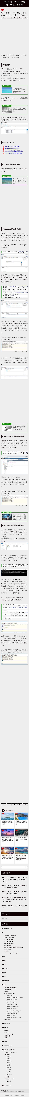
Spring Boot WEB (10, 993)
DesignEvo (9, 1064)
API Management (10, 937)
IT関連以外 (6, 980)
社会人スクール (9, 1078)
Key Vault (8, 949)
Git (4, 976)
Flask (6, 1032)
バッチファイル (7, 1045)
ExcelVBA (6, 968)
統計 (6, 1037)
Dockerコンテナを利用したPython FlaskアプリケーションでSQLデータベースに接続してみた (15, 879)
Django (7, 1030)
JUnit (6, 991)
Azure (5, 932)
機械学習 (7, 1036)
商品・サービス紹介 (8, 1049)
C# (4, 956)
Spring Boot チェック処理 (13, 1011)
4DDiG (8, 1056)
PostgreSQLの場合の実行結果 (14, 151)
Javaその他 (8, 989)
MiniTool (9, 1072)
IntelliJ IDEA (10, 995)
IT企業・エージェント (11, 1052)
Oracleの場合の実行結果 (12, 146)
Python (5, 1027)
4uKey (8, 1058)
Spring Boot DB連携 (12, 1002)
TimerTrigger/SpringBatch (12, 953)
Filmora (9, 1069)
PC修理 (7, 1077)
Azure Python (9, 941)
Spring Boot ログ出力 (12, 1013)
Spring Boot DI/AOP (12, 1004)
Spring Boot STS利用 (12, 1008)
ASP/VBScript (7, 928)
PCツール (7, 1054)
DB (2, 9)
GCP (4, 972)
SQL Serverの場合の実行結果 (13, 153)
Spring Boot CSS (11, 1001)
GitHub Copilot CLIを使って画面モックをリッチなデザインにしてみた (15, 892)
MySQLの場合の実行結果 (12, 148)
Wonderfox (9, 1074)
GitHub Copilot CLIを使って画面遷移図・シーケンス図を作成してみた (15, 886)
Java (4, 984)
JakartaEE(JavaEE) (10, 987)
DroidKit (9, 1065)
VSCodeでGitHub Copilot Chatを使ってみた (15, 906)
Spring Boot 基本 (11, 1015)
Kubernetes (6, 1023)
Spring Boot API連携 (12, 999)
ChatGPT (9, 1062)
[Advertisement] (14, 37)
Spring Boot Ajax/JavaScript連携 (15, 997)
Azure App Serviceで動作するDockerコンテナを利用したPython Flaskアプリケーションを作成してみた (15, 899)
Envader (9, 1081)
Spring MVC (8, 1019)
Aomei (8, 1060)
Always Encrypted (10, 935)
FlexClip (9, 1071)
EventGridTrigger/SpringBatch (14, 947)
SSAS (5, 1041)
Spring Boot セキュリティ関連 (14, 1010)
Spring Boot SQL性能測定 (13, 1006)
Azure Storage (9, 943)
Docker (5, 965)
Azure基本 (8, 945)
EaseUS (9, 1067)
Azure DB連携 (9, 939)
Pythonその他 (9, 1034)
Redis (7, 951)
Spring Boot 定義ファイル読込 (14, 1017)
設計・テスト (7, 1085)
